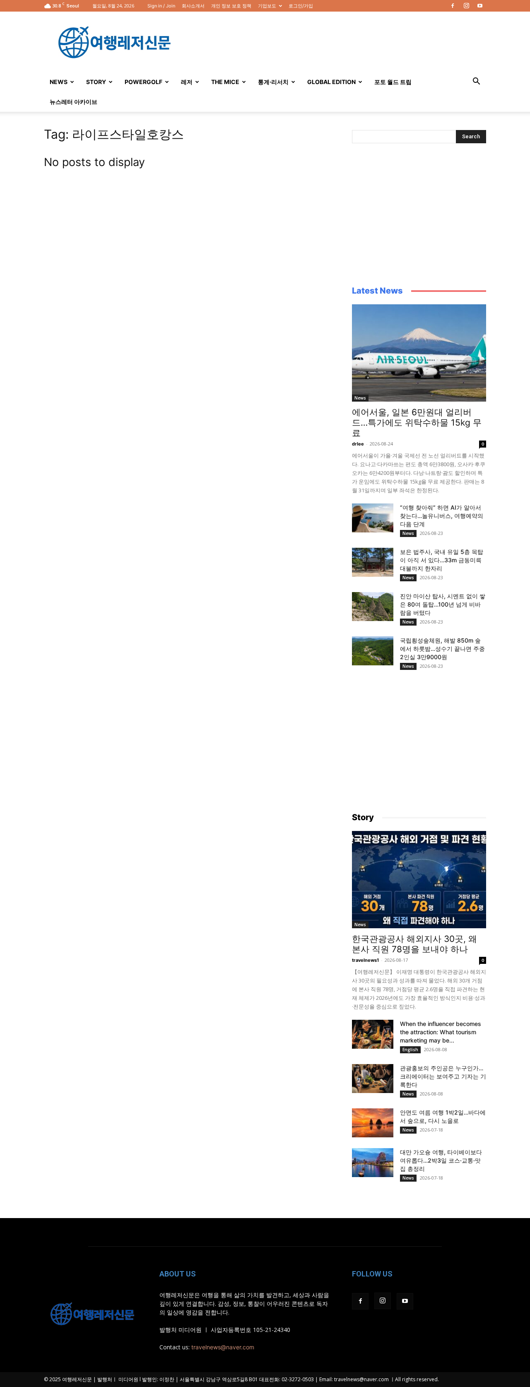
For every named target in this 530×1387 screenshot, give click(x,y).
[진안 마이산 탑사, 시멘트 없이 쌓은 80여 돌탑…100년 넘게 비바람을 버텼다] (372, 606)
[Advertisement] (335, 41)
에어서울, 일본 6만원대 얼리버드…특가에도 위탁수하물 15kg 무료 (417, 422)
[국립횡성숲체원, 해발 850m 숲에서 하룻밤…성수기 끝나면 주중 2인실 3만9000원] (372, 650)
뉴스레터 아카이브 (73, 101)
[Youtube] (480, 6)
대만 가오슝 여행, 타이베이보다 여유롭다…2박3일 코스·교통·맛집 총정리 (441, 1160)
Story (96, 81)
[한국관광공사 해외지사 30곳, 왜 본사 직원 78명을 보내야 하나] (419, 879)
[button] (476, 82)
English (410, 1049)
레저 (187, 81)
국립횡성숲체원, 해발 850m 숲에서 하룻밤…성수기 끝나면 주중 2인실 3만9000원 (442, 648)
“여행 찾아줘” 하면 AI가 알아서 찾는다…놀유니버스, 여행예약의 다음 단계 (441, 515)
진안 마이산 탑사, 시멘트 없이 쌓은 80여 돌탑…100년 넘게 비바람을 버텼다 (442, 604)
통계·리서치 (273, 81)
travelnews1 (365, 960)
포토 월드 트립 (393, 81)
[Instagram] (466, 6)
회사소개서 (193, 6)
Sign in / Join (161, 6)
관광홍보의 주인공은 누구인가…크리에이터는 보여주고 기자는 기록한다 (443, 1076)
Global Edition (331, 81)
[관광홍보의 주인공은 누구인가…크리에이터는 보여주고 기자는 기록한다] (372, 1078)
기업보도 (267, 6)
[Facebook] (452, 6)
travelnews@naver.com (222, 1347)
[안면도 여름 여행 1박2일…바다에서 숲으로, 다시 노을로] (372, 1122)
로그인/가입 (301, 6)
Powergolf (143, 81)
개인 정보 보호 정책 (231, 6)
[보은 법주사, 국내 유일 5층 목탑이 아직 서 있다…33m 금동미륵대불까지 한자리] (372, 562)
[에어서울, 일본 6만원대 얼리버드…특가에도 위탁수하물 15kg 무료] (419, 353)
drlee (358, 444)
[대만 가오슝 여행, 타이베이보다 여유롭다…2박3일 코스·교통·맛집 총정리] (372, 1162)
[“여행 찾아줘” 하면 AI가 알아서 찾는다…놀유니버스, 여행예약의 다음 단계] (372, 517)
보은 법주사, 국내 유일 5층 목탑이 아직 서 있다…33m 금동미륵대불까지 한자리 (441, 560)
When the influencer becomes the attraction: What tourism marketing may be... (440, 1032)
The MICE (225, 81)
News (58, 81)
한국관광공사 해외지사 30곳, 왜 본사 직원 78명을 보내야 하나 (414, 944)
